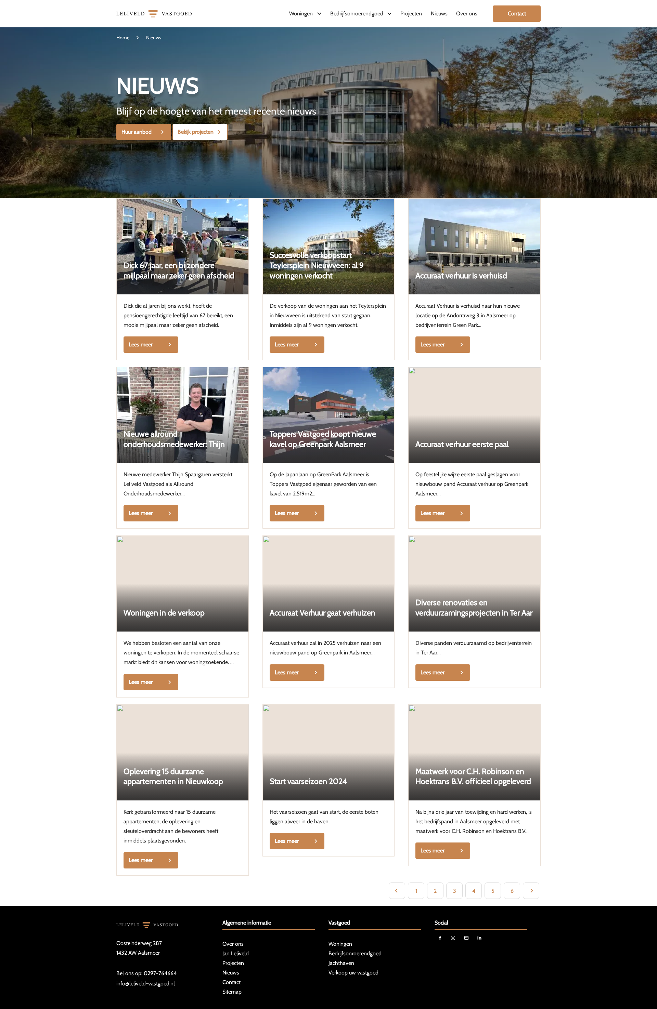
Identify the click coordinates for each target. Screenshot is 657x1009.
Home (122, 38)
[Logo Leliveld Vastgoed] (154, 13)
